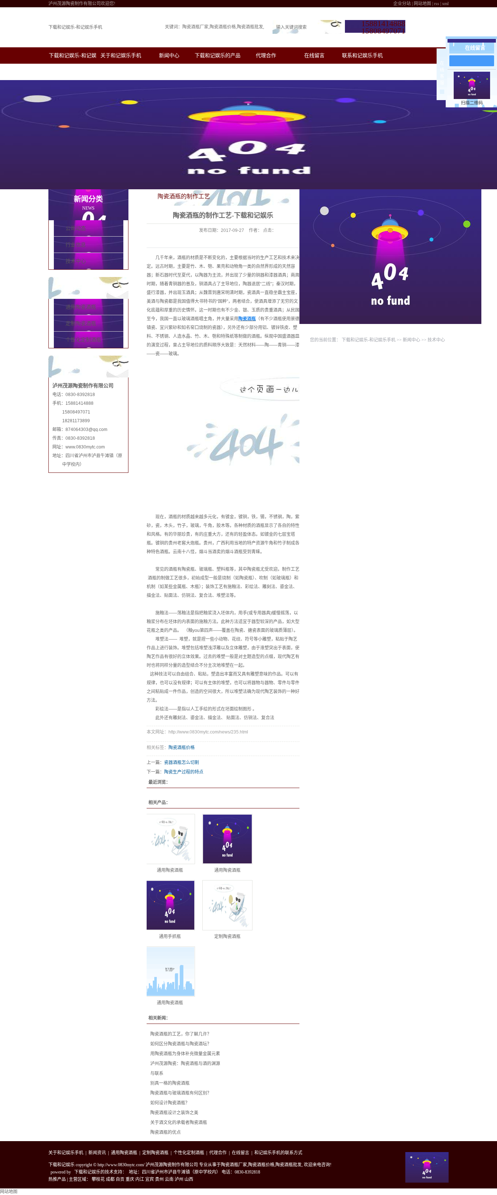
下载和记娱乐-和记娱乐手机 (75, 27)
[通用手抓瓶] (170, 905)
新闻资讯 (97, 1152)
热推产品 (57, 1179)
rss (436, 3)
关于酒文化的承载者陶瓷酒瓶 (178, 1122)
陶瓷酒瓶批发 (250, 26)
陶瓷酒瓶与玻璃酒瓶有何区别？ (180, 1093)
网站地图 (422, 3)
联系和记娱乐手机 (362, 55)
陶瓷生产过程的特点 (183, 772)
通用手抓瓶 (170, 936)
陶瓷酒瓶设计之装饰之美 (174, 1112)
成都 (110, 1179)
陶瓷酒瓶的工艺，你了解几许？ (180, 1034)
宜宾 (149, 1179)
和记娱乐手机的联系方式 (278, 1152)
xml (445, 3)
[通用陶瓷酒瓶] (170, 839)
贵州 (159, 1179)
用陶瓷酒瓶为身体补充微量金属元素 (185, 1053)
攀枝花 (98, 1179)
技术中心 (75, 261)
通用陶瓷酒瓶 (80, 307)
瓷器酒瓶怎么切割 (181, 762)
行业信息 (75, 245)
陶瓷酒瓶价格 (223, 26)
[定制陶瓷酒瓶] (227, 905)
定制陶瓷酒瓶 (80, 323)
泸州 (179, 1179)
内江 (139, 1179)
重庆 (130, 1179)
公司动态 (75, 228)
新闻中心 (169, 55)
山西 (188, 1179)
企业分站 (402, 3)
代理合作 (266, 55)
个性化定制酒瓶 (83, 340)
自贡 (120, 1179)
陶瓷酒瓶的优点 (165, 1132)
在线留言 (314, 55)
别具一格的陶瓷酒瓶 (170, 1083)
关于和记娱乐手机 (120, 55)
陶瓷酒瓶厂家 (195, 26)
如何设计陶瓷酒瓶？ (170, 1102)
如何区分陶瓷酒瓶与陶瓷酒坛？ (180, 1043)
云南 (169, 1179)
